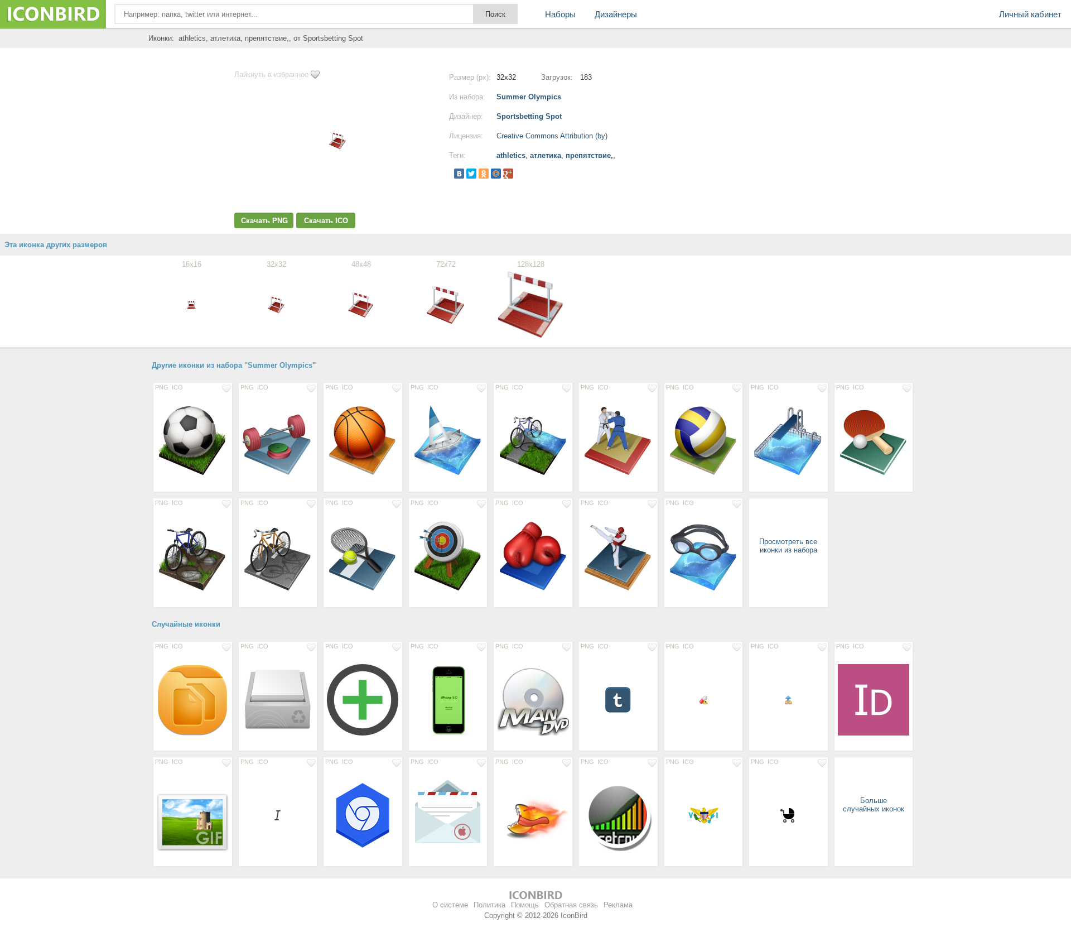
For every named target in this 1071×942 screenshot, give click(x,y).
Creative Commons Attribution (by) (551, 136)
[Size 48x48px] (618, 699)
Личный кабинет (1030, 14)
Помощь (525, 905)
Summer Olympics (528, 97)
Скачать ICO (326, 221)
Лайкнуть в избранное (271, 74)
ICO (177, 387)
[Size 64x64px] (703, 814)
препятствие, (589, 155)
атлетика (545, 155)
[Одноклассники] (484, 174)
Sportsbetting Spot (529, 116)
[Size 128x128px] (192, 440)
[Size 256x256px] (192, 699)
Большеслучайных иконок (873, 804)
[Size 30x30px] (788, 814)
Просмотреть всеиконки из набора (788, 545)
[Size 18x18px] (278, 814)
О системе (450, 905)
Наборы (560, 14)
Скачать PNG (264, 221)
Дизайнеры (616, 14)
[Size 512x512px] (873, 699)
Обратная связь (571, 905)
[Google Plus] (508, 174)
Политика (489, 905)
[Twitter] (471, 174)
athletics (510, 155)
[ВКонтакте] (459, 174)
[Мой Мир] (496, 174)
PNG (161, 387)
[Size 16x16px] (703, 699)
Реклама (618, 905)
